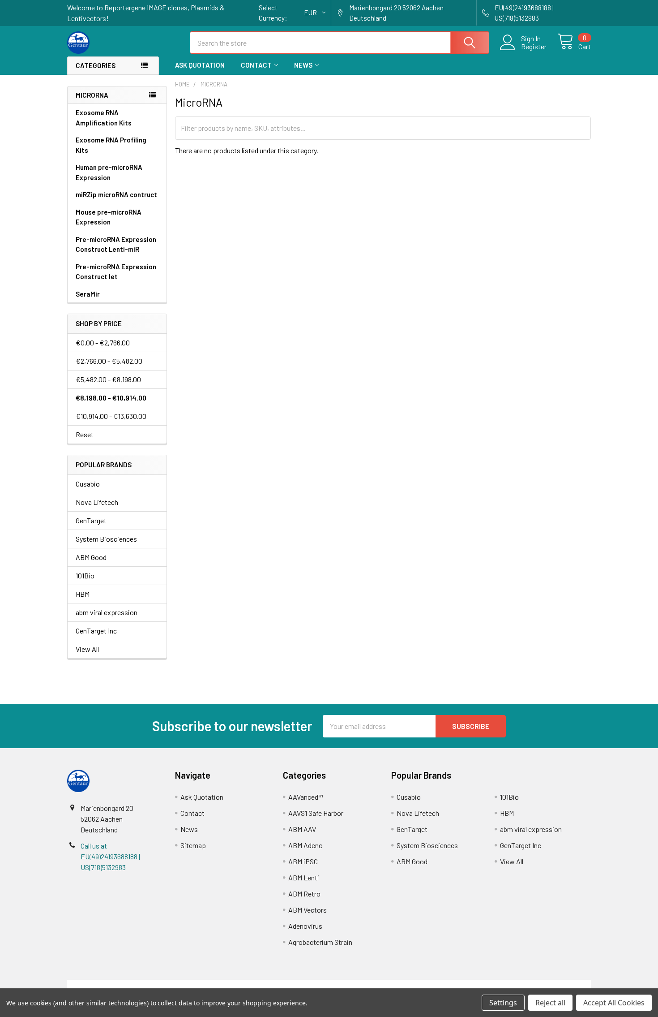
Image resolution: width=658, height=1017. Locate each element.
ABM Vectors (307, 909)
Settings (503, 1003)
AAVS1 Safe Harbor (315, 813)
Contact (256, 65)
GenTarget (91, 520)
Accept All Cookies (614, 1003)
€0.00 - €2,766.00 (103, 342)
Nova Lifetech (97, 502)
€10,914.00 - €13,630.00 (111, 416)
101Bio (85, 575)
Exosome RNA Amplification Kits (104, 117)
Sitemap (193, 845)
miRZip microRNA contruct (116, 194)
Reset (85, 434)
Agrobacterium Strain (320, 942)
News (303, 65)
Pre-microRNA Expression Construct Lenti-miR (116, 244)
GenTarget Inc (96, 630)
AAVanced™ (305, 797)
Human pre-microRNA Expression (109, 172)
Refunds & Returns (395, 985)
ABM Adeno (305, 845)
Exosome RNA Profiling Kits (111, 145)
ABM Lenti (303, 877)
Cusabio (88, 483)
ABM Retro (304, 893)
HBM (83, 594)
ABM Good (91, 557)
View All (87, 649)
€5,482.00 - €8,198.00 (108, 379)
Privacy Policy (525, 985)
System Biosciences (106, 538)
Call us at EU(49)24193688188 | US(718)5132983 (110, 856)
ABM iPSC (303, 861)
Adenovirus (305, 926)
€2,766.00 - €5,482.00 (109, 361)
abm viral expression (106, 612)
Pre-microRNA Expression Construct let (116, 272)
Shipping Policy (263, 985)
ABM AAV (302, 829)
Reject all (550, 1003)
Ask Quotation (200, 65)
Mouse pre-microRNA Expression (108, 217)
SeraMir (88, 294)
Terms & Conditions (132, 985)
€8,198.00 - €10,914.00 (111, 397)
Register (534, 47)
